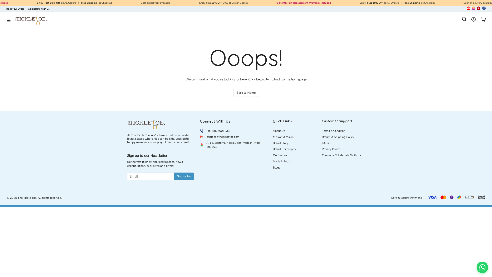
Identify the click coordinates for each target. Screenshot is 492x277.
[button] (464, 20)
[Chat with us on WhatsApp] (482, 267)
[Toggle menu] (8, 20)
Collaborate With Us (39, 8)
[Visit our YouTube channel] (468, 9)
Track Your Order (15, 8)
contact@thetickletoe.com (222, 137)
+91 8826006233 (218, 131)
